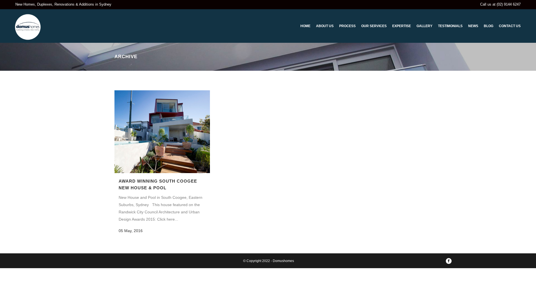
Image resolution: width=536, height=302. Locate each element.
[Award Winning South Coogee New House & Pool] (162, 131)
